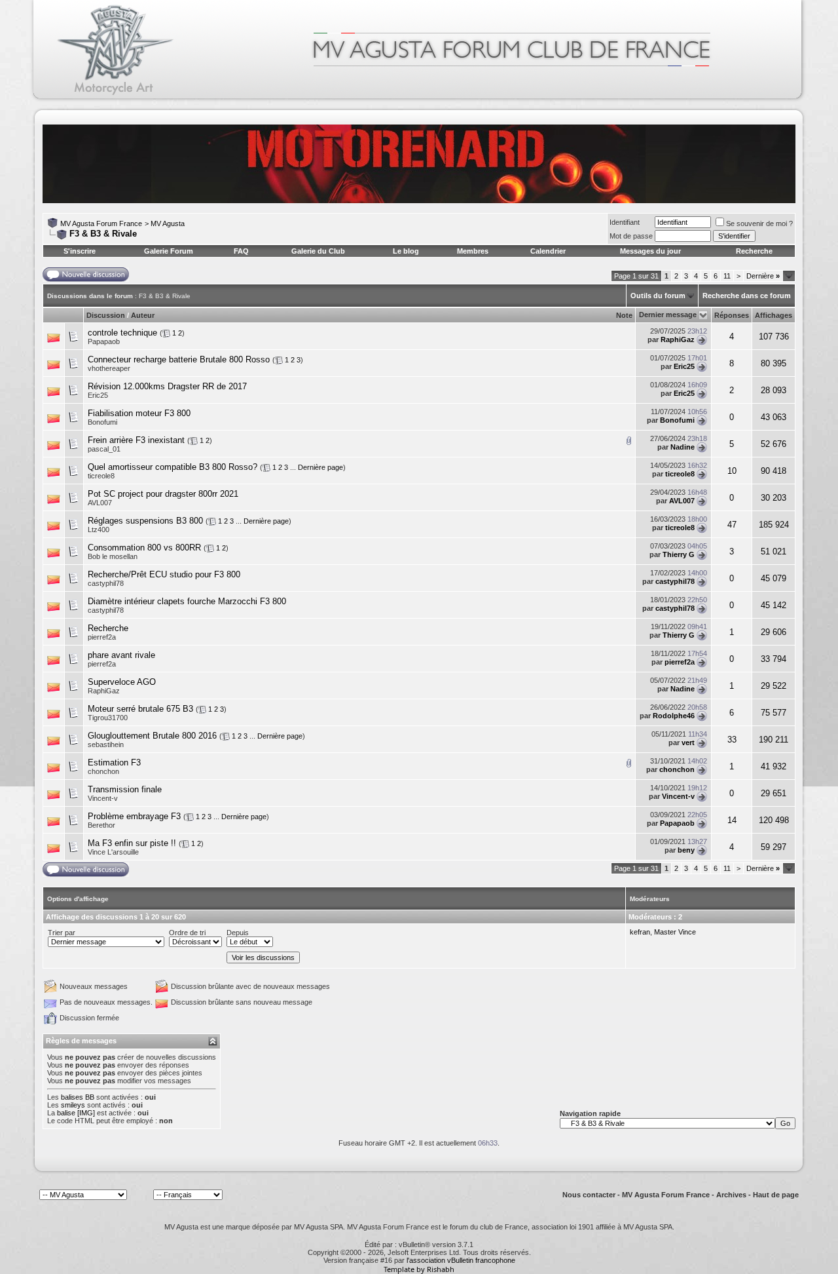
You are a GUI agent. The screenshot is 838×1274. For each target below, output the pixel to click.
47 (732, 525)
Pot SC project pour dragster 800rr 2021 (163, 494)
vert (688, 742)
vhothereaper (109, 368)
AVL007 (100, 503)
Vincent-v (103, 798)
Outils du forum (657, 295)
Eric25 (684, 366)
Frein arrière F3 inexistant (136, 440)
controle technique (122, 333)
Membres (472, 251)
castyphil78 (106, 583)
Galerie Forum (168, 251)
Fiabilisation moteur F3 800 (139, 413)
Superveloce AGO (122, 682)
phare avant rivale (121, 655)
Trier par (61, 932)
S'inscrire (80, 251)
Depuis (238, 932)
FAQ (241, 251)
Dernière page (320, 467)
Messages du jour (650, 251)
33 (732, 739)
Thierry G (679, 554)
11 (727, 276)
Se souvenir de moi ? (759, 223)
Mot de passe (631, 236)
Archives (731, 1195)
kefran (640, 932)
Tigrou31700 (108, 718)
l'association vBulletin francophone (461, 1260)
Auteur (143, 315)
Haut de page (776, 1195)
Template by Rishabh (419, 1269)
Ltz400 (98, 529)
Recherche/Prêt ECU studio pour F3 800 (164, 574)
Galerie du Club (318, 251)
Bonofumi (102, 422)
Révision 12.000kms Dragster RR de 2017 (167, 386)
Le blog (406, 251)
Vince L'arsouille (113, 852)
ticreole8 (101, 476)
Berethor (101, 825)
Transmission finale (125, 789)
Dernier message (668, 314)
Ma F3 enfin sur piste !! (132, 843)
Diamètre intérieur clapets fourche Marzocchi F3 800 (187, 601)
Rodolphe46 (674, 716)
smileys (73, 1105)
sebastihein (106, 744)
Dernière (763, 276)
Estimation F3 (114, 762)
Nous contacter (588, 1195)
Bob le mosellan (112, 556)
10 (732, 471)
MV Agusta (168, 223)
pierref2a (102, 637)
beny (686, 850)
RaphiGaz (678, 339)
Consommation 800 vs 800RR (144, 547)
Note (624, 315)
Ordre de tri (187, 932)
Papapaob (104, 341)
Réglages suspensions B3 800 (145, 521)
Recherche (754, 251)
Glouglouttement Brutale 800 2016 (152, 736)
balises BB (77, 1097)
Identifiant (625, 222)
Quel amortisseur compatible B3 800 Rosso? (172, 467)
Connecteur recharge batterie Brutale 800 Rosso (179, 359)
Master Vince (675, 932)
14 (732, 820)
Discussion (105, 315)
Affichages (773, 315)
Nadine (682, 447)
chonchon (103, 771)
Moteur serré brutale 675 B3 (140, 709)
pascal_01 (104, 449)
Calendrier (548, 251)
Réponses (731, 315)
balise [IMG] (76, 1113)
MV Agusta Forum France (101, 223)
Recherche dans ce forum (746, 295)
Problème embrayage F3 (134, 816)
